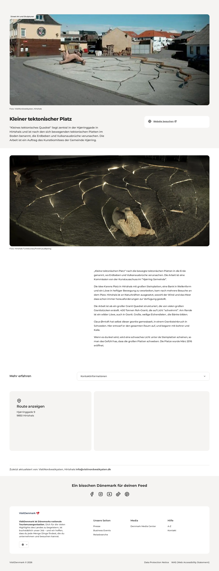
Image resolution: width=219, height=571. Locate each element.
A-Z (169, 526)
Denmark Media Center (143, 526)
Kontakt (172, 530)
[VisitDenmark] (29, 513)
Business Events (102, 530)
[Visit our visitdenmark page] (109, 494)
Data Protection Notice (156, 562)
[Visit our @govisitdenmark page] (118, 494)
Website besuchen (163, 121)
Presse (96, 526)
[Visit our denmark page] (91, 494)
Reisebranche (100, 534)
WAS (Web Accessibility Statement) (190, 562)
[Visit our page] (100, 494)
